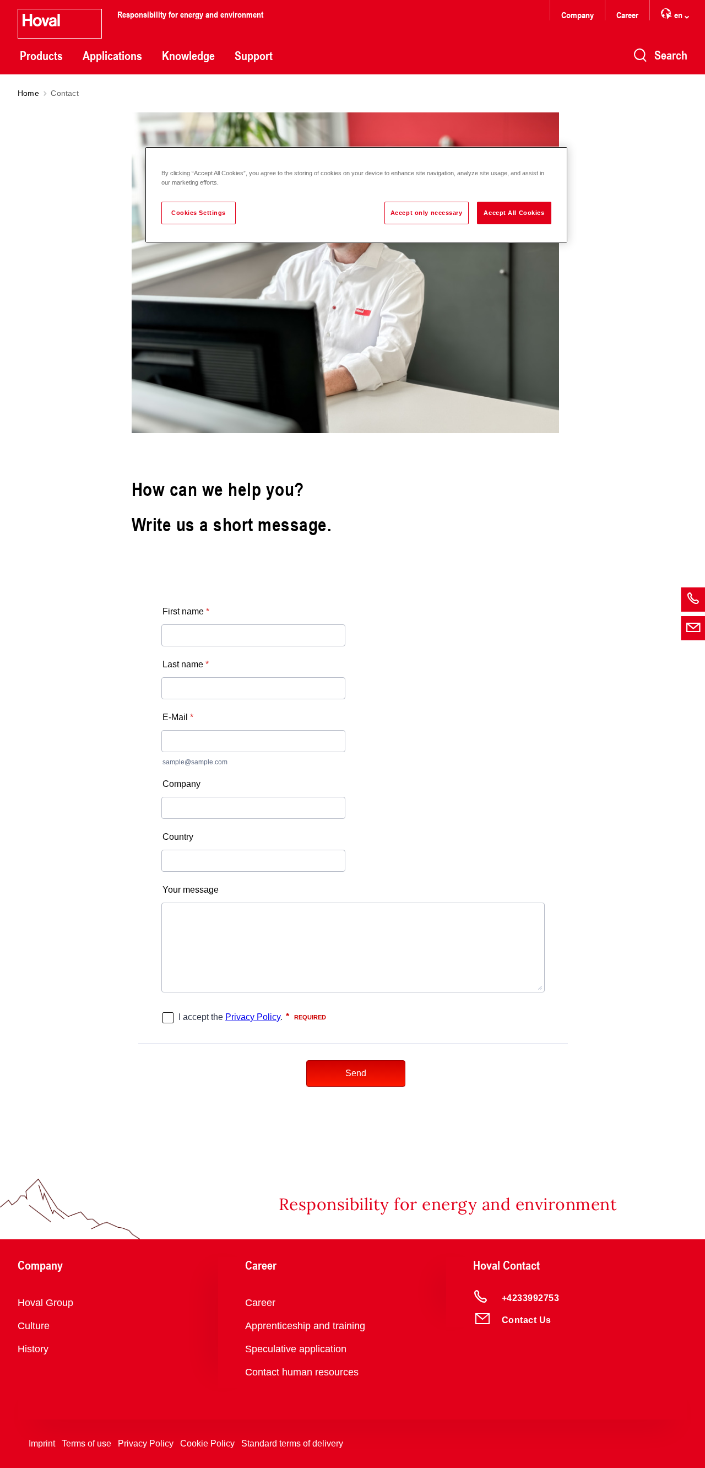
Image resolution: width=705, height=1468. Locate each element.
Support (254, 55)
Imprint (42, 1443)
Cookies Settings (198, 212)
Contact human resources (302, 1372)
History (33, 1348)
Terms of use (86, 1443)
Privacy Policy (145, 1443)
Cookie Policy (207, 1443)
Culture (34, 1325)
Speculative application (295, 1348)
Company (577, 14)
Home (28, 93)
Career (627, 14)
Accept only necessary (427, 212)
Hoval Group (45, 1302)
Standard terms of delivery (292, 1443)
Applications (112, 55)
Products (41, 55)
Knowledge (188, 55)
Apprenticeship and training (305, 1325)
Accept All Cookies (514, 212)
